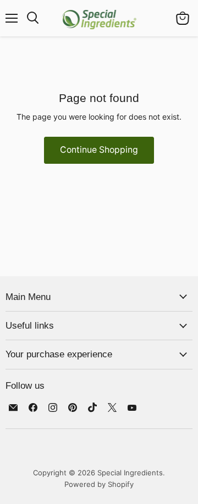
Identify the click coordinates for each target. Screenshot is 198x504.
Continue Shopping (99, 149)
